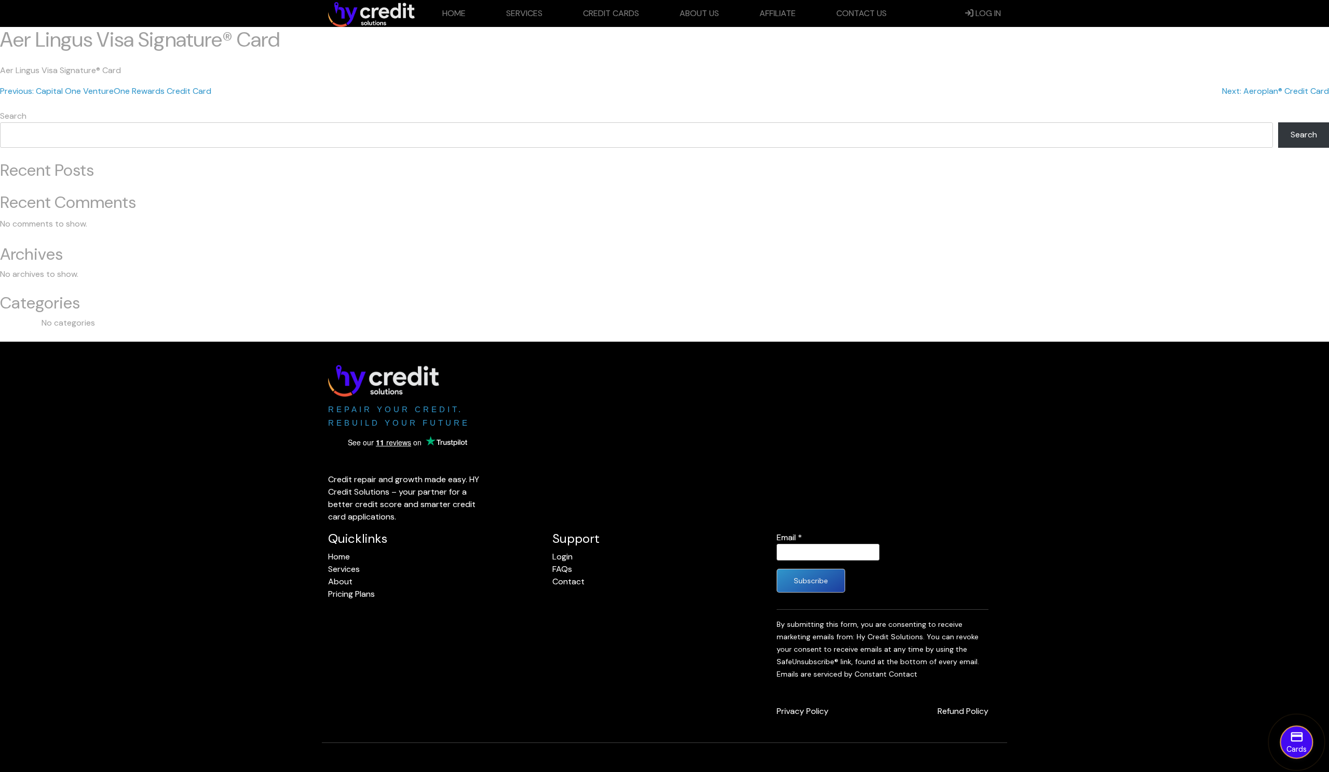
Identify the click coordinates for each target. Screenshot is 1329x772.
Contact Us (861, 13)
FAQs (562, 569)
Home (454, 13)
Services (524, 13)
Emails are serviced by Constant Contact (847, 674)
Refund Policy (963, 711)
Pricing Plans (351, 593)
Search (13, 115)
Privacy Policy (803, 711)
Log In (987, 13)
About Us (699, 13)
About (340, 581)
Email (789, 537)
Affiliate (778, 13)
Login (562, 556)
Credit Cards (611, 13)
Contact (568, 581)
